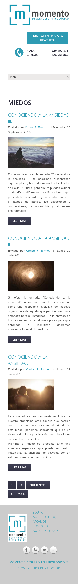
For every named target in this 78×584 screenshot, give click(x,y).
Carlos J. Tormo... (37, 127)
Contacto (40, 526)
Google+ (53, 550)
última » (18, 494)
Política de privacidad (44, 568)
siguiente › (38, 485)
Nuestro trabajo (45, 531)
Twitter (44, 550)
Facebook (26, 550)
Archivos (39, 522)
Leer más (22, 222)
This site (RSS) (35, 550)
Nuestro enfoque (46, 517)
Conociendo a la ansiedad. (27, 360)
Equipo (38, 512)
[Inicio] (39, 14)
